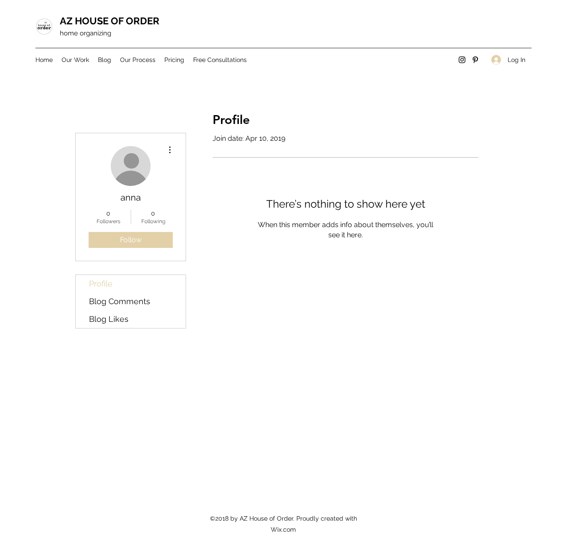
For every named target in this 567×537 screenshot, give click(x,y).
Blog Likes (108, 319)
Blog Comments (119, 301)
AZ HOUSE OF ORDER (109, 21)
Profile (101, 283)
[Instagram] (462, 59)
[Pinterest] (475, 59)
